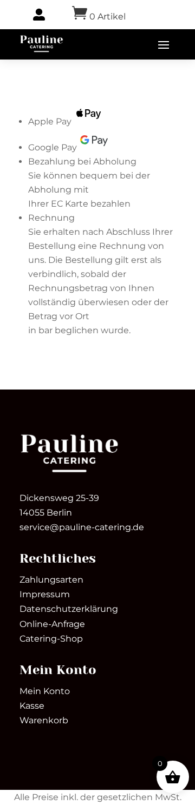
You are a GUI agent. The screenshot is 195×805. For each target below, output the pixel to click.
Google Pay (52, 147)
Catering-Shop (51, 639)
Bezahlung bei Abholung (82, 161)
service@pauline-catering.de (82, 527)
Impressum (45, 594)
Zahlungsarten (51, 580)
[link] (41, 44)
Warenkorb (44, 720)
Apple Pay (50, 121)
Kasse (32, 706)
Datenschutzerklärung (69, 609)
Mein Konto (45, 691)
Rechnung (51, 218)
